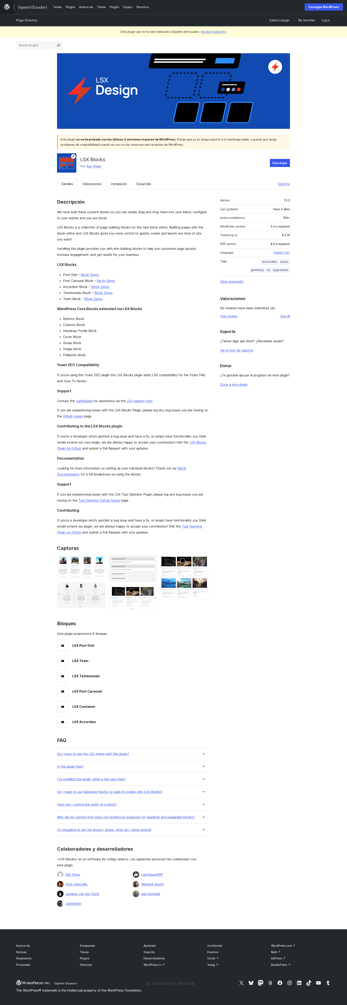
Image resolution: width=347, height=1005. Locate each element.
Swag (212, 964)
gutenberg (257, 269)
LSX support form (139, 401)
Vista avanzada (231, 282)
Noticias (21, 952)
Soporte (284, 184)
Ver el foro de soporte (236, 350)
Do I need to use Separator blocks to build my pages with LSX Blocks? (109, 792)
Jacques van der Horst (82, 894)
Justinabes (73, 904)
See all (285, 316)
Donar (213, 958)
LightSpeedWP (152, 875)
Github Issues (73, 416)
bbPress (278, 958)
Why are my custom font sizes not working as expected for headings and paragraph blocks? (126, 817)
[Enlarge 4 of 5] (151, 591)
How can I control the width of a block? (87, 804)
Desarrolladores (154, 958)
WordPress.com (283, 945)
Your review (228, 316)
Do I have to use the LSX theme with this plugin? (93, 754)
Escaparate (87, 945)
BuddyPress (281, 964)
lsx (268, 269)
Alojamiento (24, 958)
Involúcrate (214, 945)
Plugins (84, 958)
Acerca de (23, 945)
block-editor (269, 261)
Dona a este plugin (234, 384)
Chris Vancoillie (76, 884)
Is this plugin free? (70, 766)
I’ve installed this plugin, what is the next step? (91, 779)
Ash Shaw (94, 166)
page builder (280, 269)
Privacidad (23, 964)
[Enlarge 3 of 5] (151, 561)
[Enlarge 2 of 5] (100, 587)
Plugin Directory (26, 20)
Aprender (150, 945)
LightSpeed (84, 401)
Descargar (279, 163)
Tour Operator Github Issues (99, 500)
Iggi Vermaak (150, 894)
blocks (284, 261)
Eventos (212, 952)
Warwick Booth (152, 884)
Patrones (86, 964)
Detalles (67, 184)
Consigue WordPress (323, 7)
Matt (276, 952)
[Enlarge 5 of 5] (203, 561)
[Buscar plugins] (59, 45)
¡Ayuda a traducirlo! (213, 31)
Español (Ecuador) (65, 983)
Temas (84, 952)
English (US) (282, 252)
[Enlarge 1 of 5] (100, 561)
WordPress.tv (154, 964)
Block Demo (90, 275)
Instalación (119, 184)
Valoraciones (92, 184)
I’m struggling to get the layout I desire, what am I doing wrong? (104, 830)
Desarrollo (143, 184)
